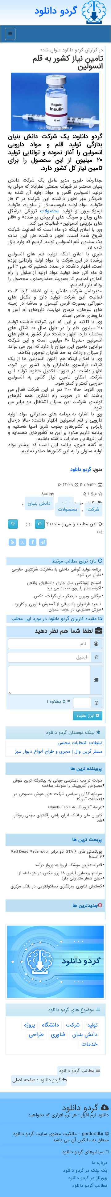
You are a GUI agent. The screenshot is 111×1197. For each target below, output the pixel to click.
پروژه (29, 1025)
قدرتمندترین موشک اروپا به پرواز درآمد (68, 865)
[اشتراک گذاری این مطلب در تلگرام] (43, 542)
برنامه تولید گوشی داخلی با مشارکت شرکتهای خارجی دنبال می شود (56, 572)
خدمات (89, 1044)
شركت (93, 509)
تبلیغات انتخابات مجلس (80, 742)
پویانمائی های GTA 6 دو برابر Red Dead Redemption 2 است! (56, 854)
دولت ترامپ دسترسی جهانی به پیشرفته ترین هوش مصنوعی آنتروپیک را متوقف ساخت (57, 783)
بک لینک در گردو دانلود (85, 1170)
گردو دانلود (80, 469)
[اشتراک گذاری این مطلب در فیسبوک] (32, 542)
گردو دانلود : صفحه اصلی (37, 1080)
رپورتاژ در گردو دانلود (87, 1178)
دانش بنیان (39, 503)
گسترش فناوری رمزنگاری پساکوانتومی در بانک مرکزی (56, 886)
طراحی (36, 1035)
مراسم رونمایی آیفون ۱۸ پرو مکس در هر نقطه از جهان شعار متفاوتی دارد (60, 875)
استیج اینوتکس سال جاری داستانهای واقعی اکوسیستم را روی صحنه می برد (64, 585)
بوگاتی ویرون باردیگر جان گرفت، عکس (67, 596)
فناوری (58, 1035)
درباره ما (99, 1162)
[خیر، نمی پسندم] (13, 524)
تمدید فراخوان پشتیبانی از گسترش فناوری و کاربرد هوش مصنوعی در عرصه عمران (57, 606)
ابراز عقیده (86, 716)
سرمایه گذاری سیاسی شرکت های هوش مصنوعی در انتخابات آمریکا (58, 796)
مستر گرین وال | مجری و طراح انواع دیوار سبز (58, 751)
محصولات (50, 211)
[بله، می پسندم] (40, 524)
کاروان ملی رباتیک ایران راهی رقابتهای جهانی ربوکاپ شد (57, 817)
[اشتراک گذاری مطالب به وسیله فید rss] (12, 542)
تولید (92, 1025)
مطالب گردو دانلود (77, 1071)
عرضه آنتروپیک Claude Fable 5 (75, 807)
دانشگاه (50, 1025)
